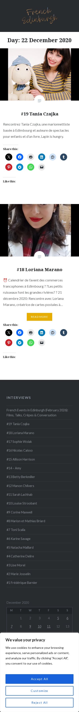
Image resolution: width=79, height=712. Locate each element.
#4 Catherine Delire (20, 556)
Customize (39, 691)
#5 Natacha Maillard (20, 547)
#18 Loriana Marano (20, 433)
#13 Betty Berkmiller (21, 477)
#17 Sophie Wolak (19, 441)
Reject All (39, 702)
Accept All (39, 679)
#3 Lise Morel (16, 565)
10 (39, 626)
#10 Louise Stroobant (22, 503)
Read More (39, 316)
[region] (39, 672)
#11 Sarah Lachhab (19, 494)
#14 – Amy (14, 468)
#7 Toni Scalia (16, 530)
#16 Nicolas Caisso (20, 450)
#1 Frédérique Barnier (22, 583)
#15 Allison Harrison (21, 459)
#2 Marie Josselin (19, 574)
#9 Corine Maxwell (19, 512)
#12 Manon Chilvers (20, 486)
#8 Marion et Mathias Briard (26, 521)
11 (48, 626)
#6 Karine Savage (19, 539)
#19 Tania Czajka (18, 424)
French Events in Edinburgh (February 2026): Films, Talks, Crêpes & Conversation (37, 412)
